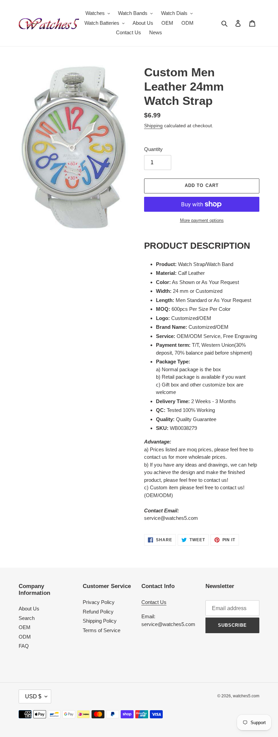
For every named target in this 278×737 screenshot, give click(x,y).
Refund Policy (98, 612)
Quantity (153, 149)
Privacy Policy (99, 602)
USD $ (33, 696)
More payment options (202, 220)
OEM (25, 627)
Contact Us (153, 602)
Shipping (153, 125)
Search (27, 618)
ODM (25, 637)
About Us (29, 608)
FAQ (24, 646)
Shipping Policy (100, 621)
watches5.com (246, 696)
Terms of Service (101, 630)
